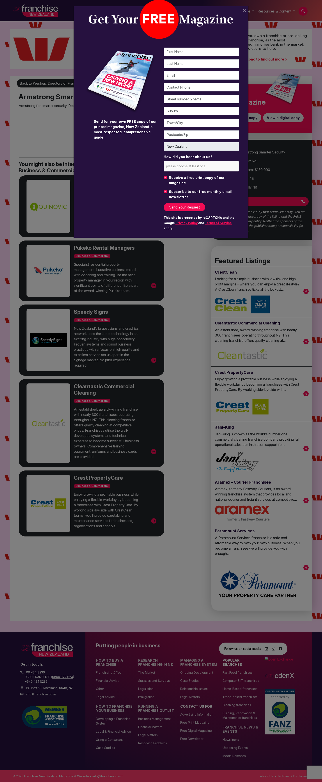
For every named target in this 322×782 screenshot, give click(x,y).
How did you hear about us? (188, 157)
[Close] (244, 10)
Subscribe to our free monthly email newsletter (200, 194)
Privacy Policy (186, 223)
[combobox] (201, 166)
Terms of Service (218, 223)
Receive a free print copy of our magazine (197, 180)
